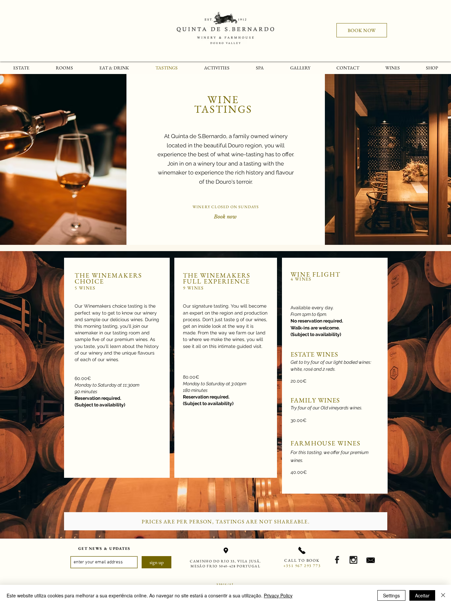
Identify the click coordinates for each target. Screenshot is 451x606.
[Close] (443, 595)
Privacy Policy (278, 595)
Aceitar (422, 595)
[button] (392, 67)
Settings (391, 595)
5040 (223, 566)
